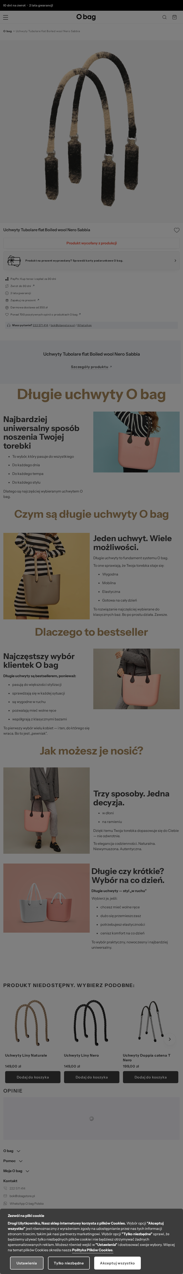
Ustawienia (27, 1263)
